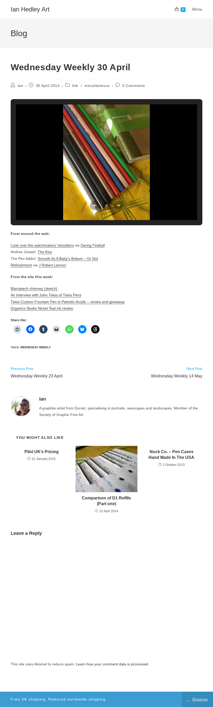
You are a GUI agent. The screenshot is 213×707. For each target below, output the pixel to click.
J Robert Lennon (52, 265)
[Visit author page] (21, 406)
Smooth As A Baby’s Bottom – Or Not (68, 258)
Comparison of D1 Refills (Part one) (106, 501)
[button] (94, 205)
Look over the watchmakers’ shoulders (42, 245)
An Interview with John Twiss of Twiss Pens (46, 295)
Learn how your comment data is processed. (112, 664)
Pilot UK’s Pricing (41, 451)
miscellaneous (97, 85)
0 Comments (133, 85)
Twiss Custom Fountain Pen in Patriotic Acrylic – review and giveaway (68, 302)
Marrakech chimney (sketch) (34, 288)
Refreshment (21, 265)
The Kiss (45, 252)
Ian (20, 85)
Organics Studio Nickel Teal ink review (42, 308)
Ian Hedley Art (30, 9)
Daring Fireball (93, 245)
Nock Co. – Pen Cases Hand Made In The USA (171, 454)
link (75, 85)
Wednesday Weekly (35, 347)
